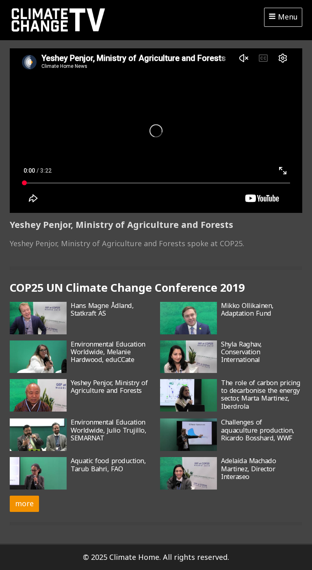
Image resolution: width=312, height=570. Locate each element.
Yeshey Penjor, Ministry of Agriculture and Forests (109, 386)
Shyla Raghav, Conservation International (241, 352)
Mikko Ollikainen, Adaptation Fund (247, 309)
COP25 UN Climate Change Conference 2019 (127, 287)
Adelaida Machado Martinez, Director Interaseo (248, 468)
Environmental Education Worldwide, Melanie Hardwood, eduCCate (108, 352)
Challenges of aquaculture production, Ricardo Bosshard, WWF (257, 430)
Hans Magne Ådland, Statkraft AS (102, 309)
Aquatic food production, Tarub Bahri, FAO (108, 464)
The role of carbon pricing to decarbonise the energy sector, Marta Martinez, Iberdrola (260, 394)
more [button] (24, 503)
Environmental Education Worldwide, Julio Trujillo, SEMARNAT (108, 430)
